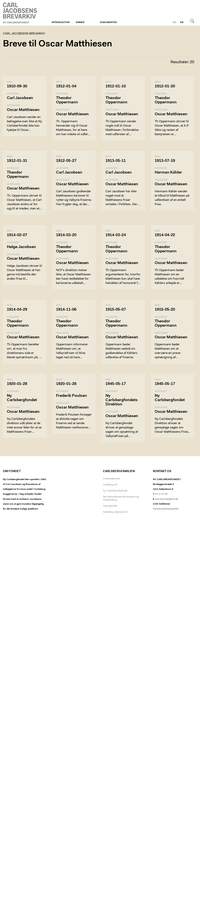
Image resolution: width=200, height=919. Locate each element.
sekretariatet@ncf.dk (166, 499)
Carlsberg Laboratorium (115, 512)
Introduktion (61, 22)
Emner (80, 22)
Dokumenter (108, 22)
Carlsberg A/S (110, 485)
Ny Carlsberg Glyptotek (115, 491)
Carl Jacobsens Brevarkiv (20, 13)
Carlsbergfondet (111, 479)
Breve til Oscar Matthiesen (57, 44)
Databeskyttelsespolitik (166, 509)
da (174, 22)
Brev (10, 82)
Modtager (13, 105)
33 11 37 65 (161, 494)
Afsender (13, 94)
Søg (192, 21)
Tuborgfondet (110, 506)
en (181, 22)
